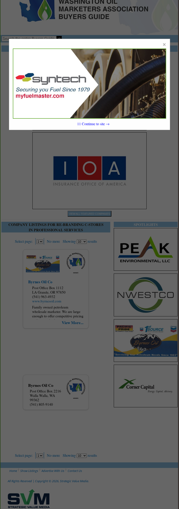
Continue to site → (93, 123)
